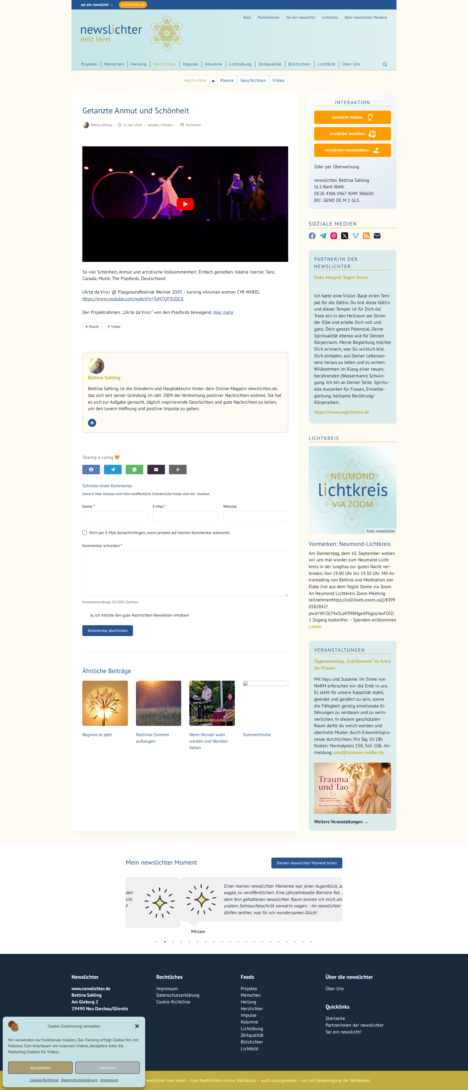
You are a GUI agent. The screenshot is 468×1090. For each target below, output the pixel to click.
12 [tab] (246, 941)
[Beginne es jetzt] (105, 703)
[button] (137, 1026)
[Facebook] (91, 469)
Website (230, 506)
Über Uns (351, 64)
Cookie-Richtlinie (44, 1080)
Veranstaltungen (339, 650)
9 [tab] (222, 941)
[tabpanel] (234, 906)
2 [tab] (165, 941)
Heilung (139, 64)
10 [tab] (230, 941)
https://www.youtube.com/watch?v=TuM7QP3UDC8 (132, 299)
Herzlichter (165, 64)
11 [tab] (238, 941)
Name (88, 506)
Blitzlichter (299, 64)
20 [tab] (311, 941)
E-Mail (159, 506)
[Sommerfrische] (265, 703)
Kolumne (213, 64)
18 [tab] (295, 941)
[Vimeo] (355, 235)
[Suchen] (385, 64)
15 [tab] (270, 941)
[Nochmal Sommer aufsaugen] (158, 703)
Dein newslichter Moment (366, 17)
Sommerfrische (257, 734)
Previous (121, 906)
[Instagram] (333, 235)
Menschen (114, 64)
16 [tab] (278, 941)
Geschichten (253, 80)
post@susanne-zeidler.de (359, 752)
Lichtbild (326, 64)
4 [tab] (181, 941)
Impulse (190, 64)
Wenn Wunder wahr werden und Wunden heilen (208, 741)
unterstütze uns (133, 4)
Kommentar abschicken (108, 630)
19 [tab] (303, 941)
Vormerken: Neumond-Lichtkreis (350, 544)
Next (346, 906)
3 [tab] (173, 941)
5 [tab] (189, 941)
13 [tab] (254, 941)
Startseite (335, 1018)
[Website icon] (92, 423)
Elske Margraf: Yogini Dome (341, 277)
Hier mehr (223, 312)
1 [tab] (157, 941)
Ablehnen (107, 1067)
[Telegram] (113, 469)
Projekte (89, 64)
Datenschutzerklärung (79, 1080)
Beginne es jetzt (97, 734)
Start (247, 17)
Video (278, 80)
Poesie (227, 80)
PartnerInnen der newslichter (355, 1025)
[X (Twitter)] (344, 235)
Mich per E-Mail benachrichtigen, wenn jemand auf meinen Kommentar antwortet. (159, 532)
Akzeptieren (40, 1067)
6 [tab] (197, 941)
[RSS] (366, 235)
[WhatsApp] (134, 469)
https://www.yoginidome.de (341, 412)
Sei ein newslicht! (300, 17)
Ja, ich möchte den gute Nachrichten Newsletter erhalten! (139, 615)
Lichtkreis (330, 17)
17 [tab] (287, 941)
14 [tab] (262, 941)
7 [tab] (205, 941)
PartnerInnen (269, 17)
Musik (92, 326)
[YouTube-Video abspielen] (185, 204)
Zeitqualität (270, 64)
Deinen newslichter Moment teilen (307, 865)
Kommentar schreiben (102, 545)
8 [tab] (213, 941)
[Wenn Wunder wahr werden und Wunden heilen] (212, 703)
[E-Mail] (156, 469)
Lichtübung (240, 64)
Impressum (109, 1080)
